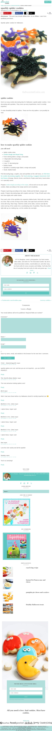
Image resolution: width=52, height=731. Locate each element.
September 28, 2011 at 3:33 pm (8, 444)
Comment (4, 317)
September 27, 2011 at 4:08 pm (8, 379)
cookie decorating (15, 5)
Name (3, 337)
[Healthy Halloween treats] (14, 609)
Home (2, 5)
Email (3, 344)
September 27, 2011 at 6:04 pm (8, 392)
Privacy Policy (42, 726)
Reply (2, 374)
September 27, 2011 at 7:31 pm (8, 405)
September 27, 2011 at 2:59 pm (8, 364)
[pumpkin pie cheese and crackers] (14, 596)
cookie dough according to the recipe (17, 185)
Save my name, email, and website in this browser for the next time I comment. (25, 353)
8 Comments (25, 10)
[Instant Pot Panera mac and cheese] (14, 584)
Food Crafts (7, 5)
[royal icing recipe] (14, 572)
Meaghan (9, 10)
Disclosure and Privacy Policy (17, 699)
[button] (47, 2)
